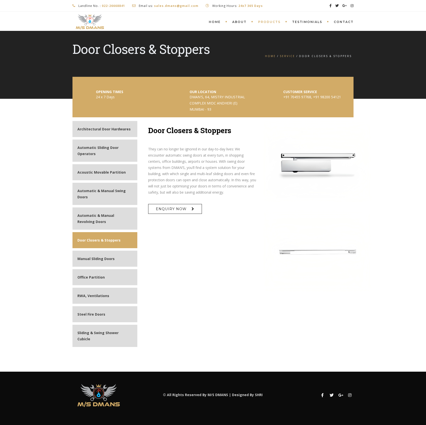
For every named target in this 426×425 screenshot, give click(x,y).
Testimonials (307, 22)
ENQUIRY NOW (171, 209)
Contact (344, 22)
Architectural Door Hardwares (104, 129)
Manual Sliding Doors (96, 258)
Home (215, 22)
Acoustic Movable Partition (101, 172)
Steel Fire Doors (91, 314)
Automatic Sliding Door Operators (98, 150)
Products (269, 22)
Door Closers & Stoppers (99, 240)
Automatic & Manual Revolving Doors (95, 218)
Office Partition (91, 277)
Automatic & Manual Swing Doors (101, 193)
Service (287, 56)
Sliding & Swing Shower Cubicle (98, 335)
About (239, 22)
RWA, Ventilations (93, 295)
